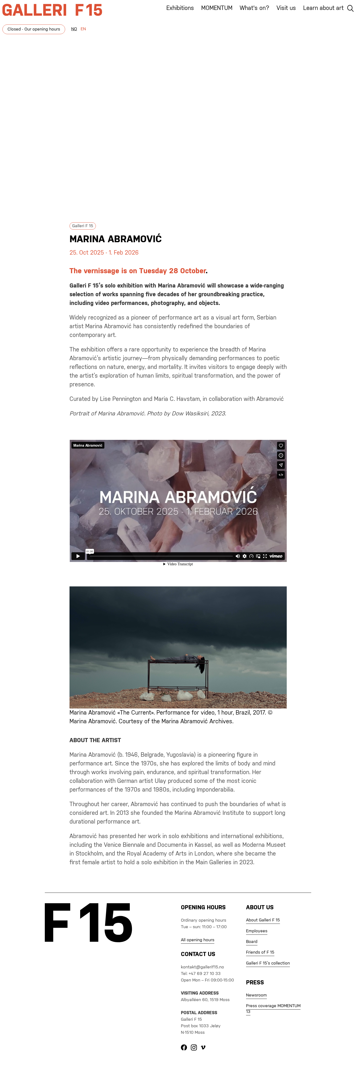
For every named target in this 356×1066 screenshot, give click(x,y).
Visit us (286, 8)
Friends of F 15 (260, 952)
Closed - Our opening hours (34, 29)
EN (83, 29)
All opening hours (197, 940)
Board (251, 942)
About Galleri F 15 (263, 920)
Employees (256, 931)
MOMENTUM (216, 8)
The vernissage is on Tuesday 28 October (138, 271)
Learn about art (323, 8)
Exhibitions (180, 8)
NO (74, 29)
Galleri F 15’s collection (268, 963)
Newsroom (256, 995)
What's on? (254, 8)
